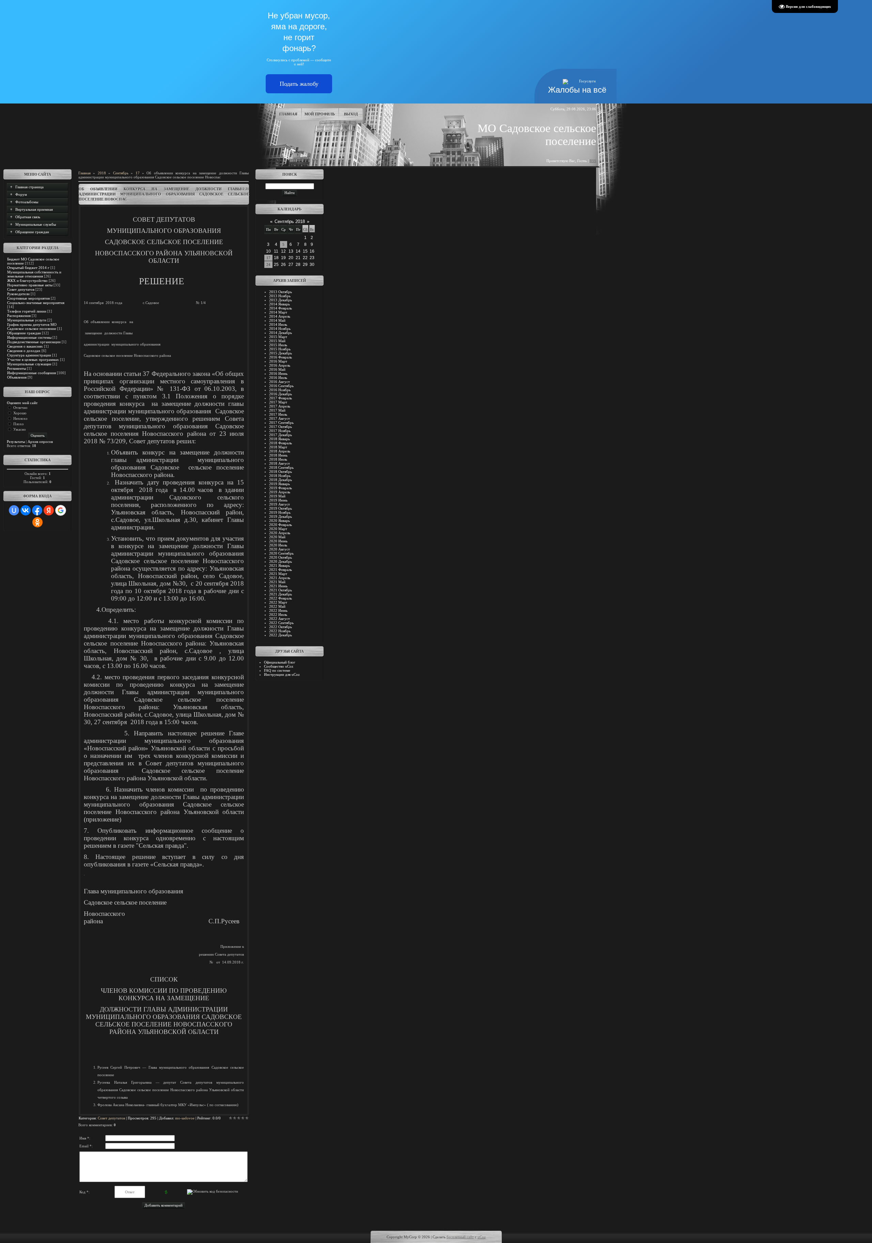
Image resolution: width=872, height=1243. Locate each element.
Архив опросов (40, 442)
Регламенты (16, 368)
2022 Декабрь (280, 635)
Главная (288, 114)
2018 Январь (279, 439)
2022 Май (277, 606)
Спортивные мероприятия (28, 298)
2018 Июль (278, 459)
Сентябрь (120, 173)
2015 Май (277, 341)
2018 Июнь (278, 455)
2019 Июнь (278, 500)
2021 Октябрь (280, 590)
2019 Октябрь (280, 508)
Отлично (20, 407)
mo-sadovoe (184, 1118)
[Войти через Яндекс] (49, 510)
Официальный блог (279, 662)
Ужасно (19, 429)
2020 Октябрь (280, 557)
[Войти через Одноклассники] (37, 522)
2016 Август (279, 382)
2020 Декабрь (280, 561)
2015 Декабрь (280, 353)
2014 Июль (278, 324)
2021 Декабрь (280, 594)
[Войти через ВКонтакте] (25, 510)
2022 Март (278, 602)
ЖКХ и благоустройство (27, 280)
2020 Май (277, 537)
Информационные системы (29, 337)
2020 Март (278, 529)
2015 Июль (278, 345)
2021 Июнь (278, 586)
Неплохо (20, 418)
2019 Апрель (279, 492)
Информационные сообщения (31, 373)
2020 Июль (278, 545)
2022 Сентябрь (281, 623)
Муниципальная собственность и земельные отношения (34, 274)
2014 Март (278, 312)
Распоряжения (19, 316)
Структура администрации (29, 355)
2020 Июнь (278, 541)
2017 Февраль (280, 398)
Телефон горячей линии (26, 311)
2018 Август (279, 463)
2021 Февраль (280, 570)
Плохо (18, 424)
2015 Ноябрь (280, 349)
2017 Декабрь (280, 435)
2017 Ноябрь (280, 431)
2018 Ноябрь (280, 476)
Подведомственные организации (34, 342)
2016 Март (278, 361)
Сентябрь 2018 (290, 221)
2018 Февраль (280, 443)
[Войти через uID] (14, 510)
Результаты (16, 442)
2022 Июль (278, 614)
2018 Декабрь (280, 480)
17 (138, 173)
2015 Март (278, 337)
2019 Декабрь (280, 516)
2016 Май (277, 369)
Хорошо (20, 413)
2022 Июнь (278, 610)
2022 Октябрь (280, 627)
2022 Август (279, 619)
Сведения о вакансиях (25, 346)
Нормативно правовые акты (29, 285)
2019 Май (277, 496)
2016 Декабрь (280, 394)
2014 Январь (279, 304)
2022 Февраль (280, 598)
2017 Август (279, 418)
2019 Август (279, 504)
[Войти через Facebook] (37, 510)
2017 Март (278, 402)
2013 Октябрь (280, 292)
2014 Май (277, 320)
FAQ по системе (277, 670)
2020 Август (279, 549)
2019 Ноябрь (280, 512)
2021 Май (277, 582)
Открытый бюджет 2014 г (28, 268)
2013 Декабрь (280, 300)
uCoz (482, 1237)
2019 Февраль (280, 488)
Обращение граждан (24, 333)
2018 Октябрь (280, 471)
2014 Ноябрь (280, 328)
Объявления (17, 377)
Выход (351, 114)
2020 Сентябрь (281, 553)
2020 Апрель (279, 533)
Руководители (18, 294)
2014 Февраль (280, 308)
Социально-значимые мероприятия (35, 303)
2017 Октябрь (280, 427)
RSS (593, 161)
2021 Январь (279, 565)
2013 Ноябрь (280, 296)
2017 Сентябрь (281, 422)
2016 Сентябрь (281, 386)
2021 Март (278, 574)
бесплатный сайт (460, 1237)
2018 (102, 173)
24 (268, 264)
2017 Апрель (279, 406)
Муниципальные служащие (29, 364)
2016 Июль (278, 378)
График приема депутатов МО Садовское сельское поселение (32, 326)
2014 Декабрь (280, 333)
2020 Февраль (280, 525)
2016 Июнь (278, 373)
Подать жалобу (299, 83)
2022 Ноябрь (280, 631)
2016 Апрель (279, 365)
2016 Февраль (280, 357)
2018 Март (278, 447)
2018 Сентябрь (281, 467)
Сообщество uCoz (278, 666)
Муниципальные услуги (26, 320)
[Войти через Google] (60, 510)
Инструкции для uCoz (282, 674)
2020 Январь (279, 521)
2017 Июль (278, 414)
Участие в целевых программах (33, 359)
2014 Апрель (279, 316)
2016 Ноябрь (280, 390)
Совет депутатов (20, 289)
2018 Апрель (279, 451)
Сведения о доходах (24, 351)
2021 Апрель (279, 578)
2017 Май (277, 410)
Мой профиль (320, 114)
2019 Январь (279, 484)
